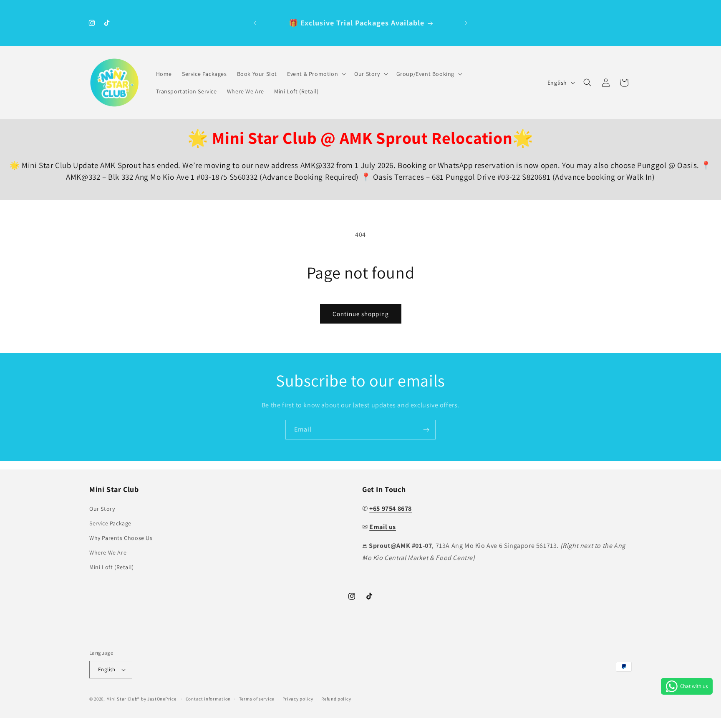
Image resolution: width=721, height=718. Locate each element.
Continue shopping (361, 314)
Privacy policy (297, 699)
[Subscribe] (426, 429)
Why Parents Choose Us (121, 538)
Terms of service (256, 699)
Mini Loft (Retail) (111, 567)
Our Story (102, 508)
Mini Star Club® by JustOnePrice (141, 699)
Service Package (110, 523)
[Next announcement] (466, 23)
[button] (315, 74)
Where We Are (107, 552)
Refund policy (336, 699)
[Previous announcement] (255, 23)
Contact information (208, 699)
